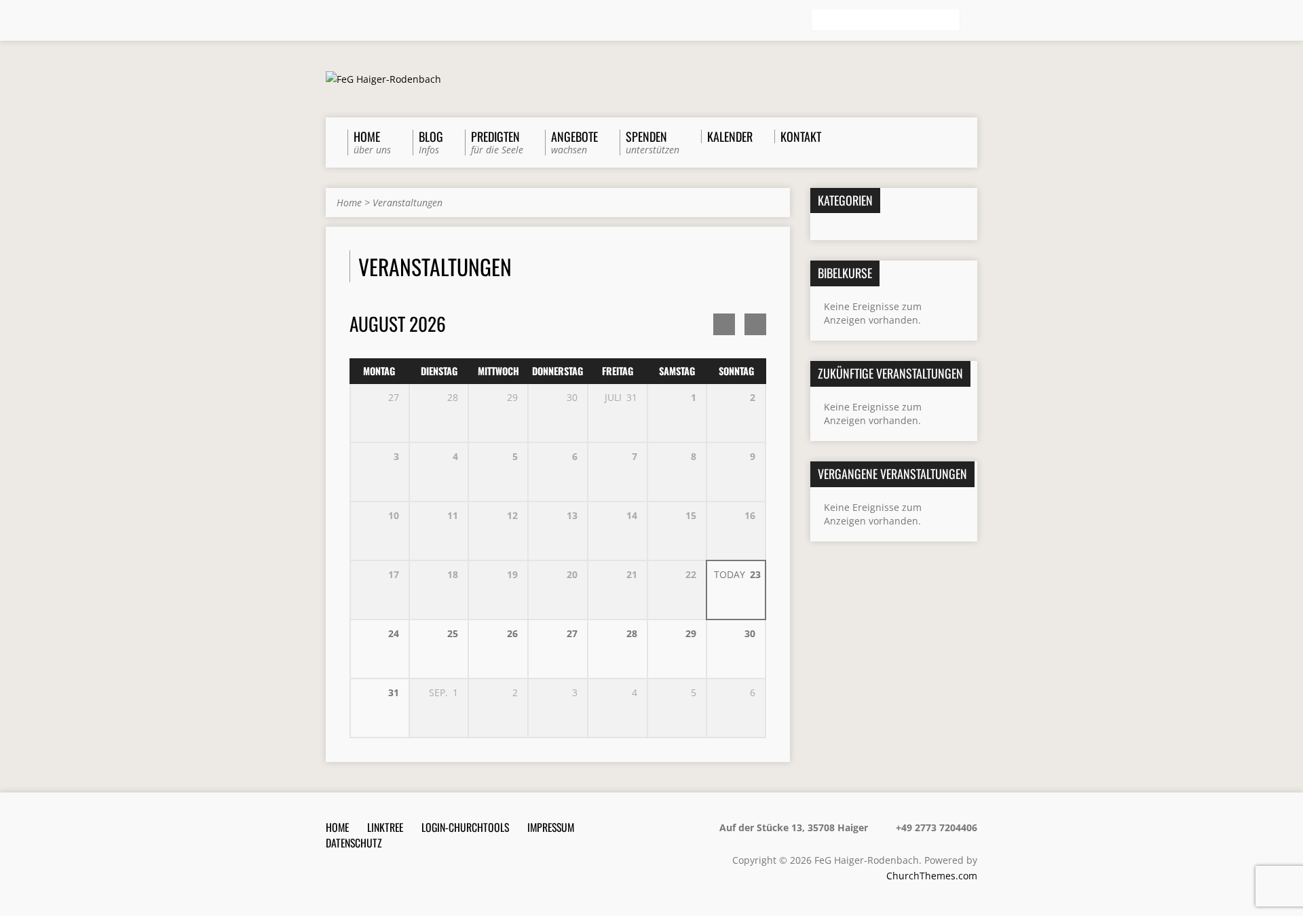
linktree (385, 827)
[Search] (971, 21)
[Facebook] (350, 21)
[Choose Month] (755, 324)
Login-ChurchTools (465, 827)
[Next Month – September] (724, 324)
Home (349, 202)
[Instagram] (369, 21)
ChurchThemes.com (931, 875)
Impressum (550, 827)
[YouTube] (388, 21)
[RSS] (331, 21)
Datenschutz (354, 843)
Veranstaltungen (407, 202)
